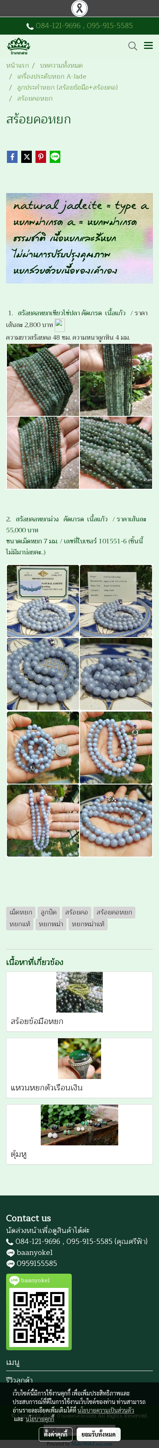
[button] (130, 46)
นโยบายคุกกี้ (40, 1418)
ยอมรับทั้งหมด (99, 1434)
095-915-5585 (110, 26)
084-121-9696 (58, 26)
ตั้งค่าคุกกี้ (55, 1434)
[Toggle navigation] (148, 46)
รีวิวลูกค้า (19, 1380)
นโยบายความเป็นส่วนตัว (105, 1410)
